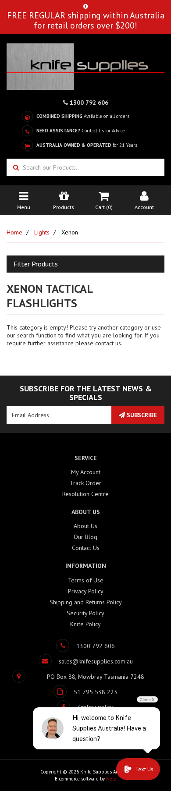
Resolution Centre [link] (85, 494)
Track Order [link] (85, 483)
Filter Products (36, 264)
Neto (111, 779)
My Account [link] (85, 472)
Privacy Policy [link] (85, 591)
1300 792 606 (88, 102)
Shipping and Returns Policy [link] (86, 602)
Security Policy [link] (85, 613)
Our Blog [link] (85, 537)
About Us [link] (85, 526)
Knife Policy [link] (85, 624)
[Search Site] (15, 167)
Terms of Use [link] (85, 580)
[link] (85, 707)
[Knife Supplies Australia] (85, 66)
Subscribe (141, 415)
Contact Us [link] (86, 548)
